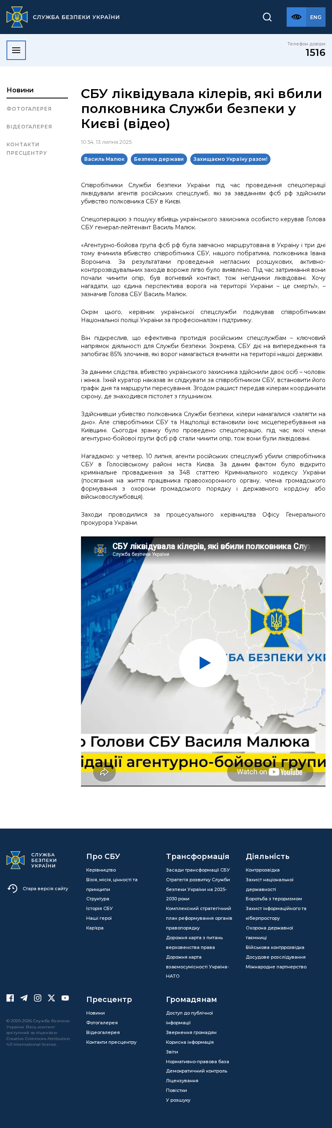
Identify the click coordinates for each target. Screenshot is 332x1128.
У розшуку (178, 1100)
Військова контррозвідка (275, 947)
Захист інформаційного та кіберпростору (276, 913)
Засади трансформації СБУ (198, 870)
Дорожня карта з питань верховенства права (194, 942)
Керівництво (101, 870)
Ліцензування (182, 1080)
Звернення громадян (191, 1032)
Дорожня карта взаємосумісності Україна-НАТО (197, 966)
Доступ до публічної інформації (189, 1017)
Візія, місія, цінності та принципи (112, 884)
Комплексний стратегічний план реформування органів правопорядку (199, 918)
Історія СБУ (99, 908)
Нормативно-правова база (197, 1061)
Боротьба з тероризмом (274, 899)
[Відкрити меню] (16, 50)
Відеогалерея (29, 127)
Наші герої (99, 918)
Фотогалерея (29, 109)
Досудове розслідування (276, 957)
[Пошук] (267, 17)
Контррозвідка (263, 870)
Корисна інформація (190, 1042)
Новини (20, 90)
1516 (316, 52)
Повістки (176, 1090)
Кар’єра (95, 928)
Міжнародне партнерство (276, 967)
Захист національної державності (270, 884)
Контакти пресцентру (26, 148)
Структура (97, 899)
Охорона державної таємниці (269, 932)
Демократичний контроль (196, 1071)
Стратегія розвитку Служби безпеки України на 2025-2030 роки (198, 889)
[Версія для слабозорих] (296, 17)
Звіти (172, 1052)
